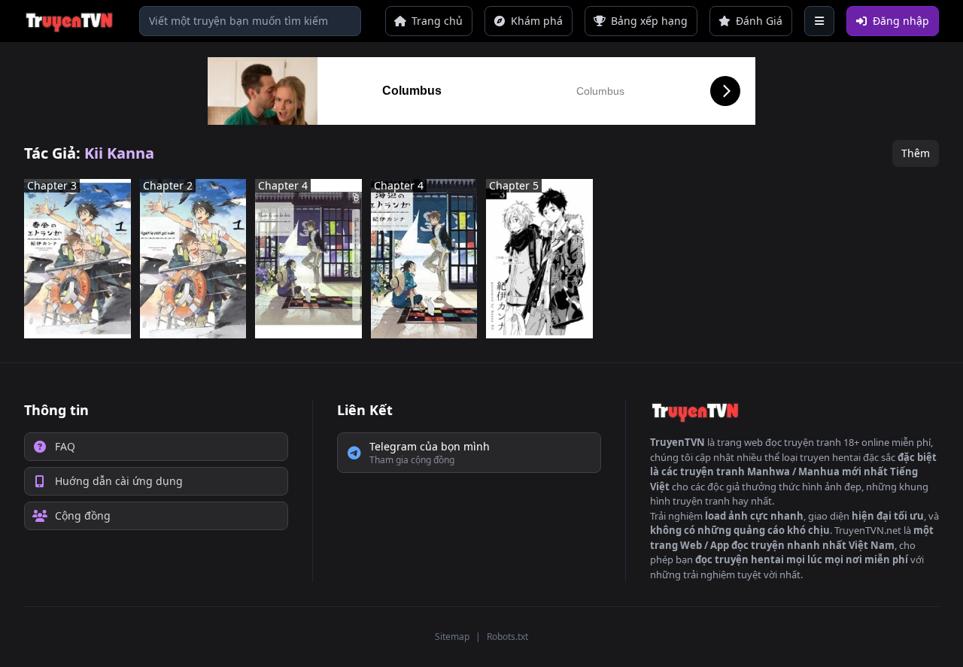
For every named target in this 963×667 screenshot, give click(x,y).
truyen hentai (830, 457)
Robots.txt (507, 636)
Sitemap (452, 636)
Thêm (915, 153)
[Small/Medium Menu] (819, 21)
